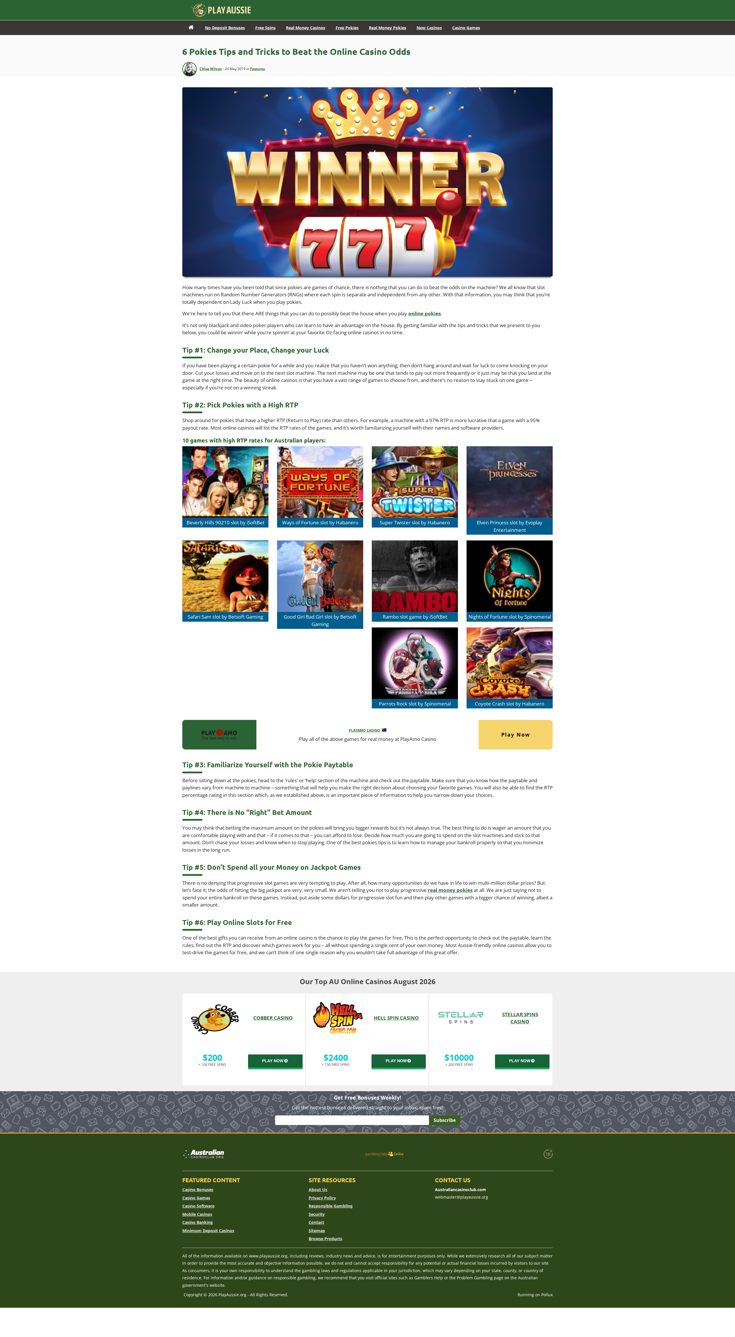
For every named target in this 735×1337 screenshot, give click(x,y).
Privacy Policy (322, 1198)
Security (317, 1214)
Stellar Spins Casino (520, 1018)
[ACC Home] (191, 27)
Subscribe (445, 1120)
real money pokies (450, 890)
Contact (316, 1222)
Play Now (515, 734)
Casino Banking (197, 1222)
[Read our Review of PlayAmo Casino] (219, 734)
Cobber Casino (273, 1018)
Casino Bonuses (197, 1189)
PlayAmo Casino (364, 730)
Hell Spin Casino (396, 1018)
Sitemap (317, 1230)
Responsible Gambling (331, 1206)
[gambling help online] (384, 1154)
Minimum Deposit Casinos (208, 1230)
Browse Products (325, 1238)
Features (257, 68)
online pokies (424, 313)
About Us (318, 1189)
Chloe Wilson (211, 68)
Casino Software (198, 1206)
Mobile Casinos (197, 1214)
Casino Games (196, 1198)
